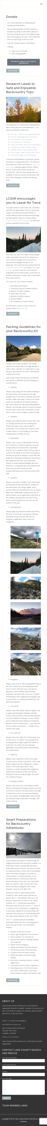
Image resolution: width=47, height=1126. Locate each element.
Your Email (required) (9, 1065)
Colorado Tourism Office (15, 268)
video (34, 268)
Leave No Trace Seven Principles (17, 221)
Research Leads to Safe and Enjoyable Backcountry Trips (21, 88)
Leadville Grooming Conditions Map (23, 147)
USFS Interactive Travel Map (20, 142)
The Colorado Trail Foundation (21, 139)
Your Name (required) (9, 1058)
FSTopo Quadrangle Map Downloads (23, 137)
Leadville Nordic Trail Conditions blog (23, 150)
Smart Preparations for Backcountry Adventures (21, 824)
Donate (11, 17)
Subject (4, 1072)
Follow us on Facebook (10, 1037)
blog (22, 255)
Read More (12, 71)
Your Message (7, 1078)
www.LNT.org (22, 308)
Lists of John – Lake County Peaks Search (25, 152)
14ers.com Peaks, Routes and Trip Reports (25, 145)
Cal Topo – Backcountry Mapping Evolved (25, 134)
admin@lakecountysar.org (11, 1024)
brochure (9, 270)
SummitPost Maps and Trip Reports (23, 155)
